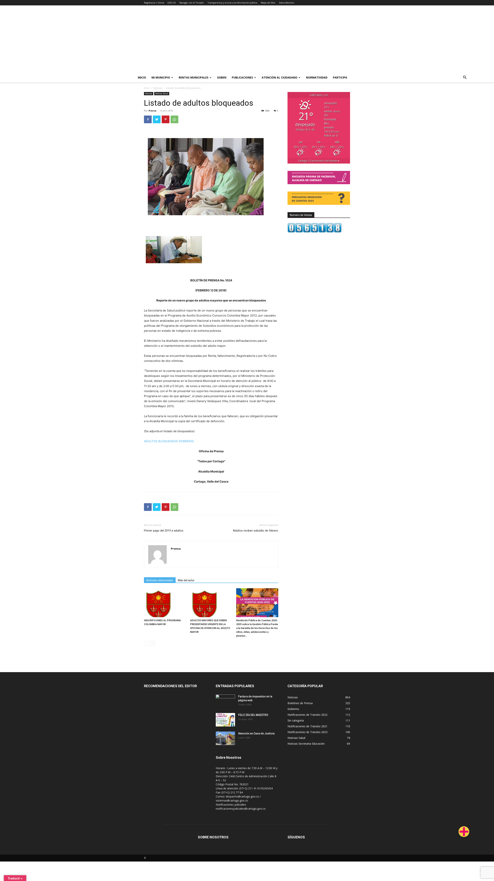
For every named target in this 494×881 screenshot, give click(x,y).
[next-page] (152, 643)
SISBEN (221, 77)
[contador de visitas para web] (315, 231)
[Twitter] (157, 119)
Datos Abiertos (286, 2)
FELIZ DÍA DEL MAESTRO (253, 714)
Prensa (152, 110)
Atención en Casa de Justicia (256, 733)
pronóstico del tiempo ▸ (319, 160)
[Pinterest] (165, 119)
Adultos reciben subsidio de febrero (255, 530)
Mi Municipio (160, 77)
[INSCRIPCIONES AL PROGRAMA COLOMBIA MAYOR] (165, 602)
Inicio (142, 77)
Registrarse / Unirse (154, 2)
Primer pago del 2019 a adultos (163, 530)
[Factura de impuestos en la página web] (225, 701)
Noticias (157, 88)
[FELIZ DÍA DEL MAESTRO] (225, 720)
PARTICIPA (340, 77)
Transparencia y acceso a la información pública (232, 2)
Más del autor (186, 580)
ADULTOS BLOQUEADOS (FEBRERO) (169, 441)
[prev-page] (146, 643)
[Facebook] (148, 119)
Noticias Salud (161, 93)
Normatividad (316, 77)
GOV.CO (171, 2)
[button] (464, 78)
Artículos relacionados (159, 580)
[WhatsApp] (174, 119)
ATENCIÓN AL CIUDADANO (279, 77)
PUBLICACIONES (242, 77)
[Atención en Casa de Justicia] (225, 738)
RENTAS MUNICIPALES (193, 77)
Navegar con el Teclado (191, 2)
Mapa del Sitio (268, 2)
